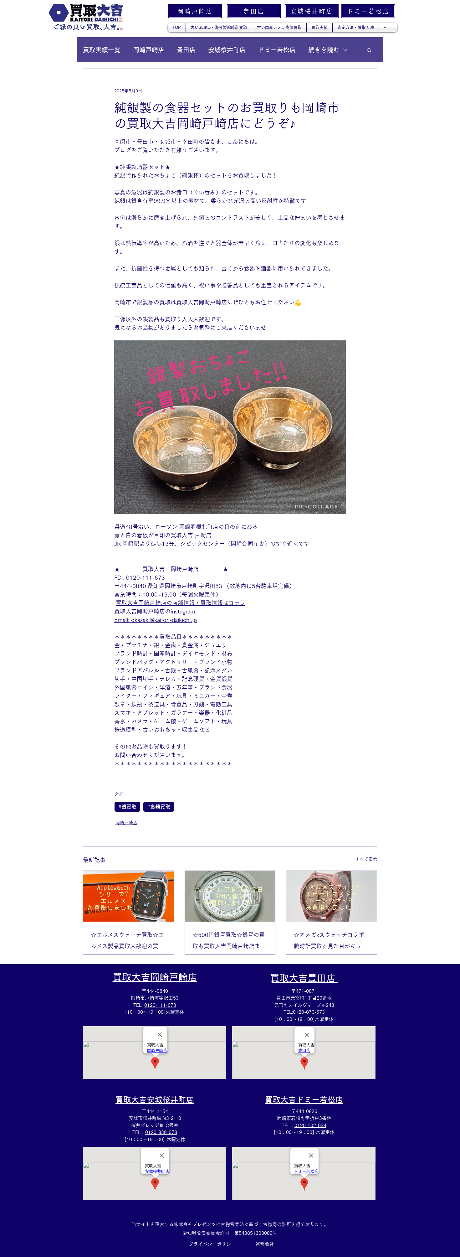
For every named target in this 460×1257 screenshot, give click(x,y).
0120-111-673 (160, 1005)
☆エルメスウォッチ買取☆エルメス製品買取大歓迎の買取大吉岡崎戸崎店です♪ (127, 942)
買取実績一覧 (101, 50)
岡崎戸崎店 (148, 50)
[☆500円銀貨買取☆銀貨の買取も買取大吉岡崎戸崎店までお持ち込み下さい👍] (230, 896)
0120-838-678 (161, 1132)
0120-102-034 (310, 1125)
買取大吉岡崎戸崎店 (155, 977)
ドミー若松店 (277, 50)
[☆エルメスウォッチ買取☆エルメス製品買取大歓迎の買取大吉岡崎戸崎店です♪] (128, 896)
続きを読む (324, 50)
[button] (369, 49)
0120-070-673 (309, 1012)
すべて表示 (366, 859)
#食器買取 (158, 806)
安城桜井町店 (227, 50)
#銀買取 (127, 806)
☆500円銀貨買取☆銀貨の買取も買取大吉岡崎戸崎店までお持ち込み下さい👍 (229, 942)
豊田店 (186, 50)
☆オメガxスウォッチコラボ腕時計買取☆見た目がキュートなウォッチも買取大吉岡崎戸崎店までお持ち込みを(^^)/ (331, 942)
